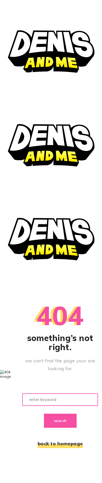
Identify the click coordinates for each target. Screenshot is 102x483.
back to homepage (60, 444)
